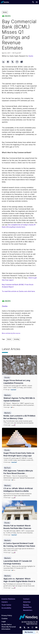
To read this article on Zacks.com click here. (18, 291)
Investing (16, 339)
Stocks (5, 12)
